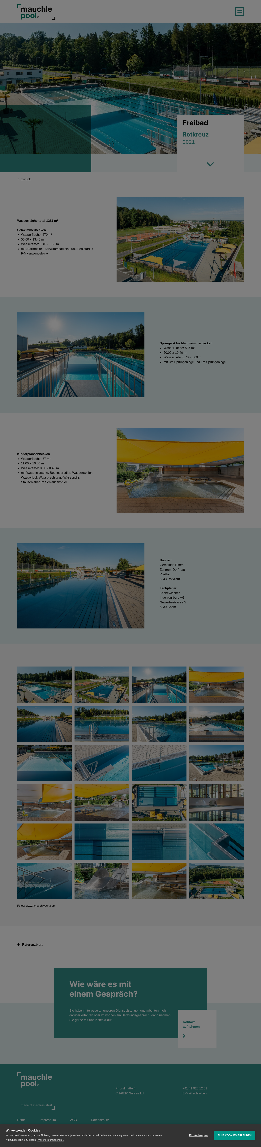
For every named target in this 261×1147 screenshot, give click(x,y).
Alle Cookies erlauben (234, 1135)
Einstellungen (198, 1135)
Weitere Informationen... (50, 1139)
